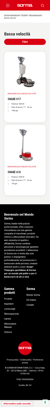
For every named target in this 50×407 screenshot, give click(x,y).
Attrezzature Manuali (10, 325)
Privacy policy (13, 360)
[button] (8, 5)
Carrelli (7, 318)
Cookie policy (26, 360)
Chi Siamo (31, 300)
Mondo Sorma (33, 295)
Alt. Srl (28, 385)
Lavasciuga (9, 309)
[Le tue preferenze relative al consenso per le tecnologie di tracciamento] (45, 402)
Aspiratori (9, 304)
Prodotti (8, 299)
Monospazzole (11, 313)
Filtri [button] (25, 42)
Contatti (30, 305)
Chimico (8, 332)
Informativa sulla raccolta (17, 403)
